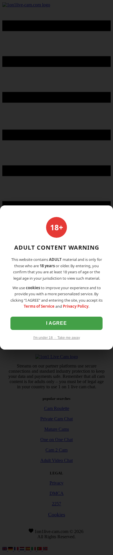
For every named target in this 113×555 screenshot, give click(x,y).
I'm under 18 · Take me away (56, 338)
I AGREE (56, 323)
